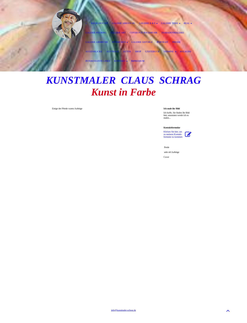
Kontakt (120, 61)
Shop (138, 51)
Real (187, 23)
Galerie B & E (147, 23)
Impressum (137, 61)
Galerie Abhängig (123, 23)
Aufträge (112, 51)
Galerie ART (118, 32)
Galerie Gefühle (142, 42)
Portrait (162, 42)
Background (99, 23)
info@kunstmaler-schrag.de (123, 310)
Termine (168, 51)
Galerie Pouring (95, 32)
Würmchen (119, 42)
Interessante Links (97, 61)
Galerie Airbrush (96, 42)
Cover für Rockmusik (144, 32)
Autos (127, 51)
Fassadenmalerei (173, 32)
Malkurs (185, 51)
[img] (67, 24)
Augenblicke (93, 51)
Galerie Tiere (169, 23)
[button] (228, 310)
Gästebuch (152, 51)
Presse (176, 42)
